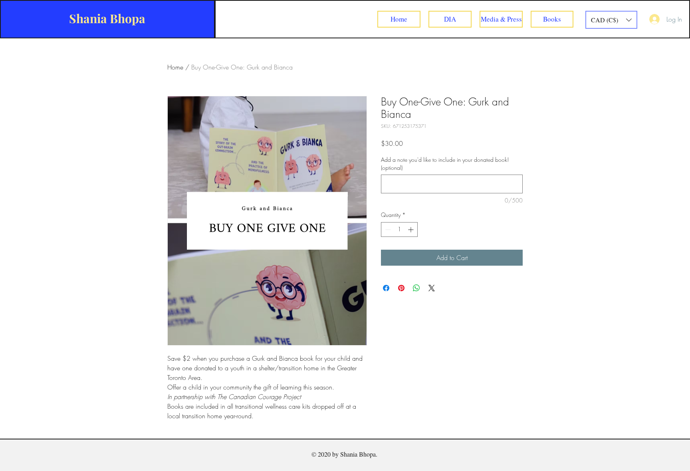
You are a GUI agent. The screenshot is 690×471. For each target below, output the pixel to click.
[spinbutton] (399, 229)
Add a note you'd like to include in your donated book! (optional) (445, 163)
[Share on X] (431, 288)
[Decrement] (387, 229)
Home (175, 67)
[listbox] (611, 20)
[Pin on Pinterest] (401, 288)
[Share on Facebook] (386, 288)
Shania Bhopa (107, 18)
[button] (611, 20)
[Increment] (411, 229)
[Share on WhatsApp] (416, 288)
